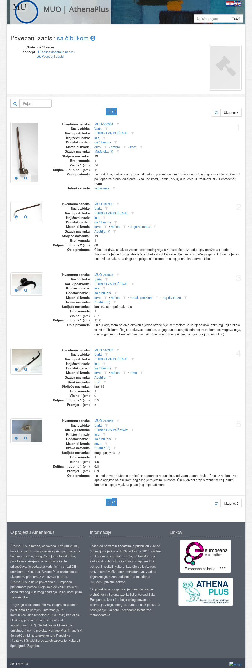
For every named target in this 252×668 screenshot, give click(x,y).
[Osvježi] (216, 113)
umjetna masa (140, 226)
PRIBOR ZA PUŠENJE (111, 133)
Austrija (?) (102, 231)
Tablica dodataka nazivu (57, 51)
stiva (133, 372)
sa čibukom (73, 37)
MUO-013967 (103, 350)
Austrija (99, 377)
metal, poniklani (141, 297)
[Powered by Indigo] (235, 663)
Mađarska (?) (103, 151)
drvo (97, 146)
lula (96, 137)
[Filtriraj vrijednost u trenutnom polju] (117, 124)
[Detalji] (16, 178)
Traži (236, 18)
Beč (97, 382)
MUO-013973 (103, 274)
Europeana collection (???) (206, 568)
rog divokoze (172, 297)
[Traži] (15, 103)
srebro (115, 146)
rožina (115, 226)
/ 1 (114, 111)
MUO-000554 (103, 124)
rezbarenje (101, 188)
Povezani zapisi (52, 56)
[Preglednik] (26, 178)
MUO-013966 (103, 203)
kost (133, 146)
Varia (98, 128)
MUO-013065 (103, 420)
